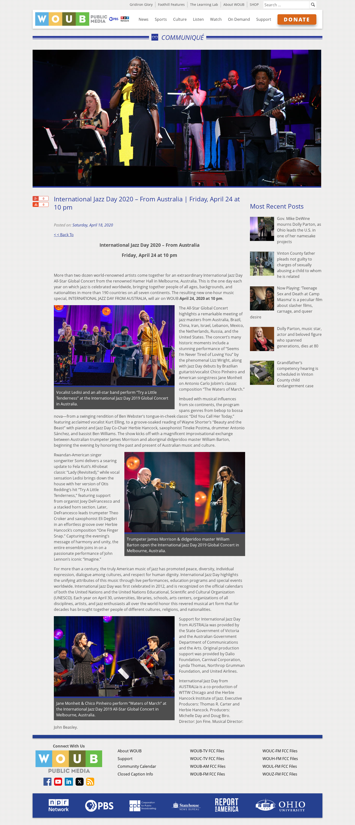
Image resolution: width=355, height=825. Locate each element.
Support (263, 19)
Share (35, 204)
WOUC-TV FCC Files (207, 758)
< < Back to (64, 234)
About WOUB (233, 4)
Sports (161, 19)
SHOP (254, 4)
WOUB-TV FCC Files (207, 751)
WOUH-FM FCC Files (280, 758)
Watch (216, 19)
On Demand (239, 19)
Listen (198, 19)
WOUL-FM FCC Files (280, 766)
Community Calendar (137, 766)
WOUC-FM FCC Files (280, 751)
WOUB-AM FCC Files (208, 766)
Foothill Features (171, 4)
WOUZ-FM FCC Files (280, 774)
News (144, 19)
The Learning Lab (204, 4)
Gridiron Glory (141, 4)
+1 (35, 198)
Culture (180, 19)
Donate (297, 19)
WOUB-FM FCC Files (207, 774)
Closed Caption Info (135, 774)
